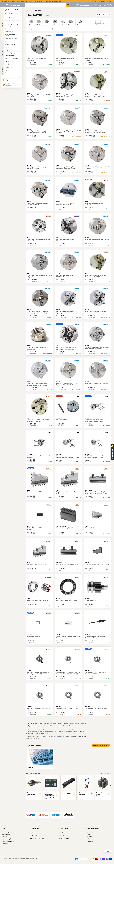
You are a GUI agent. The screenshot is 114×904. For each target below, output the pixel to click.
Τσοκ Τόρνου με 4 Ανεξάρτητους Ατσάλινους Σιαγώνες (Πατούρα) (37, 384)
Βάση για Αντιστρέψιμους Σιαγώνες (67, 564)
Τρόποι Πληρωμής (7, 832)
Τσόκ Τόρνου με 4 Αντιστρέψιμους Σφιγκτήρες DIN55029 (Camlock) (95, 312)
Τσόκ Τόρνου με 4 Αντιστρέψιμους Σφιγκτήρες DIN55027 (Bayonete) (66, 312)
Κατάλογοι (88, 839)
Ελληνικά (106, 851)
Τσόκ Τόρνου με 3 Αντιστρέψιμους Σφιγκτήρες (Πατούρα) (66, 95)
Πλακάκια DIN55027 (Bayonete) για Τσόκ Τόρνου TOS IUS (95, 673)
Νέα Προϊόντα (89, 832)
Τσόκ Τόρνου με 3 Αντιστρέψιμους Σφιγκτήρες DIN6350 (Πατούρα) (95, 95)
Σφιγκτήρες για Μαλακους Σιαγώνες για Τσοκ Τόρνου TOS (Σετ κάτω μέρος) (97, 492)
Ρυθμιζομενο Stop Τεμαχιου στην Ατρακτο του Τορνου (95, 637)
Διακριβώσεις (89, 841)
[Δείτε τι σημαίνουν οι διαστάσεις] (98, 22)
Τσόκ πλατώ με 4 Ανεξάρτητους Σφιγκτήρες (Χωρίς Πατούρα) (66, 348)
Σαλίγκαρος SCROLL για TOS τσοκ (66, 600)
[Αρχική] (26, 10)
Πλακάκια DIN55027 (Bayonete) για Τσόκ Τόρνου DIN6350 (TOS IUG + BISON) (38, 674)
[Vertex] (31, 815)
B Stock (88, 834)
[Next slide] (110, 785)
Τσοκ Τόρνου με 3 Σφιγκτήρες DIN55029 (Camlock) (36, 167)
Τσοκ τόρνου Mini (61, 419)
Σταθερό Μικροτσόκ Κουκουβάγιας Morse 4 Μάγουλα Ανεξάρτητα (95, 456)
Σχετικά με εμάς (7, 839)
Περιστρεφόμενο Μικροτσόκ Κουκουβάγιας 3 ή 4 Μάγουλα (94, 420)
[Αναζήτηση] (68, 5)
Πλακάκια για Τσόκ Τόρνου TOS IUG (96, 708)
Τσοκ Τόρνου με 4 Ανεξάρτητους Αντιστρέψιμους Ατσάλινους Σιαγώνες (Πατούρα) (97, 348)
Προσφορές (89, 836)
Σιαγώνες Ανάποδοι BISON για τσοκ (38, 564)
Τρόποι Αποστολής (7, 834)
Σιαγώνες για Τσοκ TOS (34, 492)
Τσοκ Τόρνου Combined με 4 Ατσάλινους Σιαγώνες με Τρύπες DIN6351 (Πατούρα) (66, 384)
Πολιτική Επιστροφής (8, 841)
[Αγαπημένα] (107, 5)
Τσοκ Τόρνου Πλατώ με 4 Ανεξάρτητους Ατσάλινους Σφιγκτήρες (39, 420)
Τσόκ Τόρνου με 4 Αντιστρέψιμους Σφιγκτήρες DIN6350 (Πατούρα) (95, 276)
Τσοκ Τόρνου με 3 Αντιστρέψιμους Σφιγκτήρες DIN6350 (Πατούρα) (37, 203)
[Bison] (56, 815)
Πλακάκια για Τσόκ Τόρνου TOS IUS (67, 708)
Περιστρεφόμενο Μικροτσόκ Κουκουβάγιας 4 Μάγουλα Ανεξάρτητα (67, 456)
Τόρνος (30, 10)
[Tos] (43, 815)
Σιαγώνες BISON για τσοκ (92, 528)
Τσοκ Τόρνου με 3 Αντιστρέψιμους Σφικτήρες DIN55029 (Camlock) (66, 167)
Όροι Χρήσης (5, 843)
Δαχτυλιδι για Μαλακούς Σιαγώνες (37, 600)
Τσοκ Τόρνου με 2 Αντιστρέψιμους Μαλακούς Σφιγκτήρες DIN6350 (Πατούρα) (68, 203)
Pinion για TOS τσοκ (91, 600)
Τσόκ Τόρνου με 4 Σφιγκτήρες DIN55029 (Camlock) (65, 276)
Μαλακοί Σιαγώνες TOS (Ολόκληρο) (67, 528)
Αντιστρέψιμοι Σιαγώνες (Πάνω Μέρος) (97, 564)
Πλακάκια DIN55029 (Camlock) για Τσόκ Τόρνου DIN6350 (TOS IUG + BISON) (68, 673)
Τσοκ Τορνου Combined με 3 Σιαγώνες (96, 383)
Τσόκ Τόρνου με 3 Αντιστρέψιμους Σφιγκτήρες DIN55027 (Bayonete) (95, 131)
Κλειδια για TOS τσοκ (33, 636)
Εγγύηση (4, 836)
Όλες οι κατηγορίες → (105, 773)
